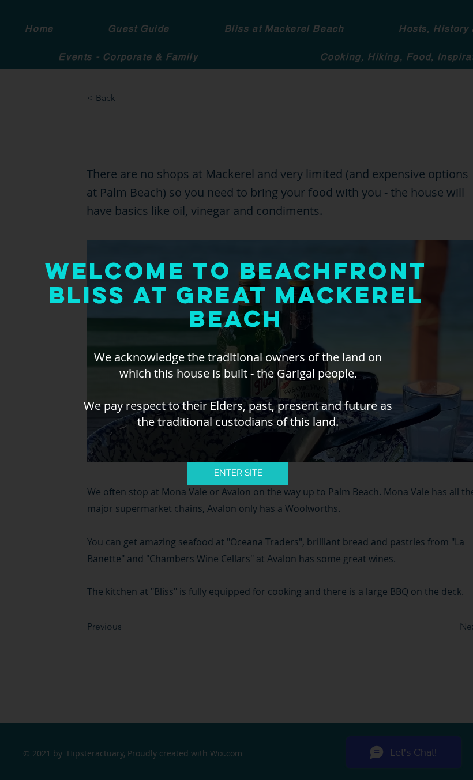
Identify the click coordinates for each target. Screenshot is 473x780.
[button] (237, 473)
